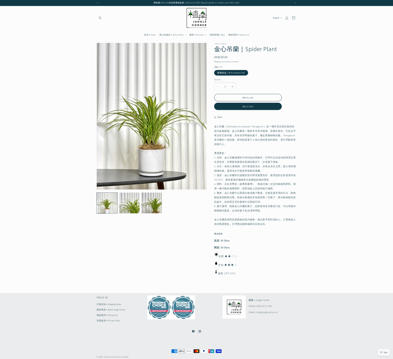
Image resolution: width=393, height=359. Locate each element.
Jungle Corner (109, 357)
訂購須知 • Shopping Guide (109, 304)
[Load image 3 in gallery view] (151, 203)
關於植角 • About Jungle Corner (111, 309)
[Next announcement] (295, 3)
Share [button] (219, 117)
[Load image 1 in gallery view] (107, 203)
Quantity (217, 79)
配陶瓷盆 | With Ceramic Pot (231, 72)
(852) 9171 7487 (264, 306)
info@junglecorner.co (267, 312)
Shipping (217, 61)
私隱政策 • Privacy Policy (108, 320)
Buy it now (248, 106)
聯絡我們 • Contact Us (107, 315)
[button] (100, 18)
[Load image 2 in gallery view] (129, 203)
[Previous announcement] (97, 3)
